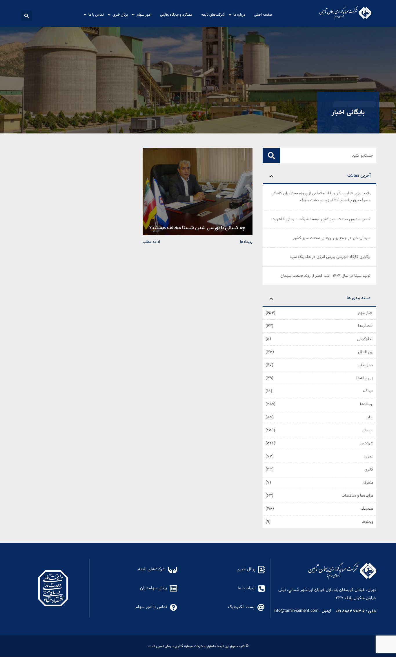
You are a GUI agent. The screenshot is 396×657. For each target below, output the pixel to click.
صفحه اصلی (263, 14)
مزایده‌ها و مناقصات (357, 496)
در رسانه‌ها (364, 378)
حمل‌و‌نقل (365, 365)
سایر (369, 417)
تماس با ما (96, 14)
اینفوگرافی (365, 339)
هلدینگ (367, 509)
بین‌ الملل (365, 352)
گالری (368, 469)
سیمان (367, 430)
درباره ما (239, 14)
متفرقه (368, 482)
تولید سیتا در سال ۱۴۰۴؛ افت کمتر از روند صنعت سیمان (325, 276)
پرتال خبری (120, 14)
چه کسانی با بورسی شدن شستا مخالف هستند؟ (197, 227)
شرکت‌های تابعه (213, 14)
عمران (368, 456)
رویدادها (366, 404)
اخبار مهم (365, 313)
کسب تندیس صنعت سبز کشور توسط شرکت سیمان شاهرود (321, 219)
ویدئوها (367, 522)
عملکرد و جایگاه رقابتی (176, 14)
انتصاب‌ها (365, 326)
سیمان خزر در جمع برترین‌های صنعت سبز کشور (331, 238)
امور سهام (144, 14)
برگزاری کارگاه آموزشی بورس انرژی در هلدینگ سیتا (330, 257)
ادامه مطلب (151, 241)
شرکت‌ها (366, 443)
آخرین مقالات (358, 175)
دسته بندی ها (358, 298)
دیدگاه (368, 391)
